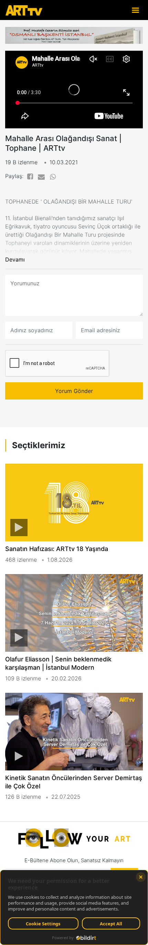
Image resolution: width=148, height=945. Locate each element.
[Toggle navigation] (135, 10)
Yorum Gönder (74, 390)
